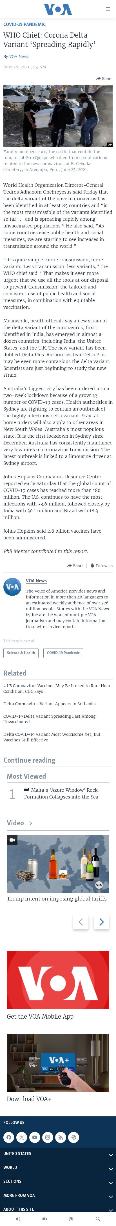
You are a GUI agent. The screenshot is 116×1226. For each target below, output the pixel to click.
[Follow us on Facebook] (8, 1137)
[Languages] (71, 1219)
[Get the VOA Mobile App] (58, 980)
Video (15, 823)
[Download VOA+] (58, 1063)
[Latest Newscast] (18, 1219)
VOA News (19, 56)
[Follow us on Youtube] (34, 1137)
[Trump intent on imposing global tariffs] (58, 864)
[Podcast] (73, 1137)
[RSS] (60, 1137)
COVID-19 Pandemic (24, 24)
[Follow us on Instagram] (47, 1137)
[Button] (104, 78)
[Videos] (44, 1219)
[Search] (98, 1219)
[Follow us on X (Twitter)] (21, 1137)
